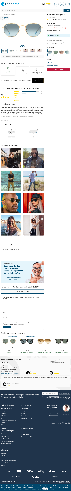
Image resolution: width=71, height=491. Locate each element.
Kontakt (3, 465)
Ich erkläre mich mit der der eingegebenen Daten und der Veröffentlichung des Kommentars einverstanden (22, 323)
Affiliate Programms (6, 443)
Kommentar (5, 301)
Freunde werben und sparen (7, 441)
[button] (4, 51)
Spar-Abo (3, 434)
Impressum (3, 453)
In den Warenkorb (58, 69)
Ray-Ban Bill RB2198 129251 (44, 347)
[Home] (1, 14)
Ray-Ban (13, 14)
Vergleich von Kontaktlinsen (27, 437)
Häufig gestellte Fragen (26, 418)
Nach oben (13, 481)
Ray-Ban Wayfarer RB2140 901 (61, 347)
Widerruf (23, 413)
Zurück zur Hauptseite (5, 481)
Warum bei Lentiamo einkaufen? (8, 460)
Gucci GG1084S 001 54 (26, 347)
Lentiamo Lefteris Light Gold (9, 347)
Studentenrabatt (5, 446)
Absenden (6, 327)
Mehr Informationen (35, 489)
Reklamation (24, 416)
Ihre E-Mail (5, 317)
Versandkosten (57, 25)
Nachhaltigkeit (4, 463)
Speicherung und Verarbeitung (21, 323)
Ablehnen (52, 489)
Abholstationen (4, 416)
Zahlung (3, 411)
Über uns (3, 455)
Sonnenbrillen (7, 14)
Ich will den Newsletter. (64, 393)
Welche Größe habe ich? (53, 65)
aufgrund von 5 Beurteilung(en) (60, 19)
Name (4, 312)
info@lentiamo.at (54, 415)
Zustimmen (44, 489)
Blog (22, 432)
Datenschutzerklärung (23, 489)
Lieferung (3, 413)
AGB (2, 418)
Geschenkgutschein (5, 439)
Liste (4, 487)
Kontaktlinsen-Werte (25, 434)
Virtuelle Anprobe (6, 18)
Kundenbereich (24, 408)
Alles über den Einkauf (6, 408)
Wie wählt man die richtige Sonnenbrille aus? (14, 278)
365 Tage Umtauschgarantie (27, 411)
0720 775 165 (55, 413)
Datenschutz (4, 425)
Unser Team (4, 458)
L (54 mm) (52, 62)
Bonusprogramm (5, 436)
